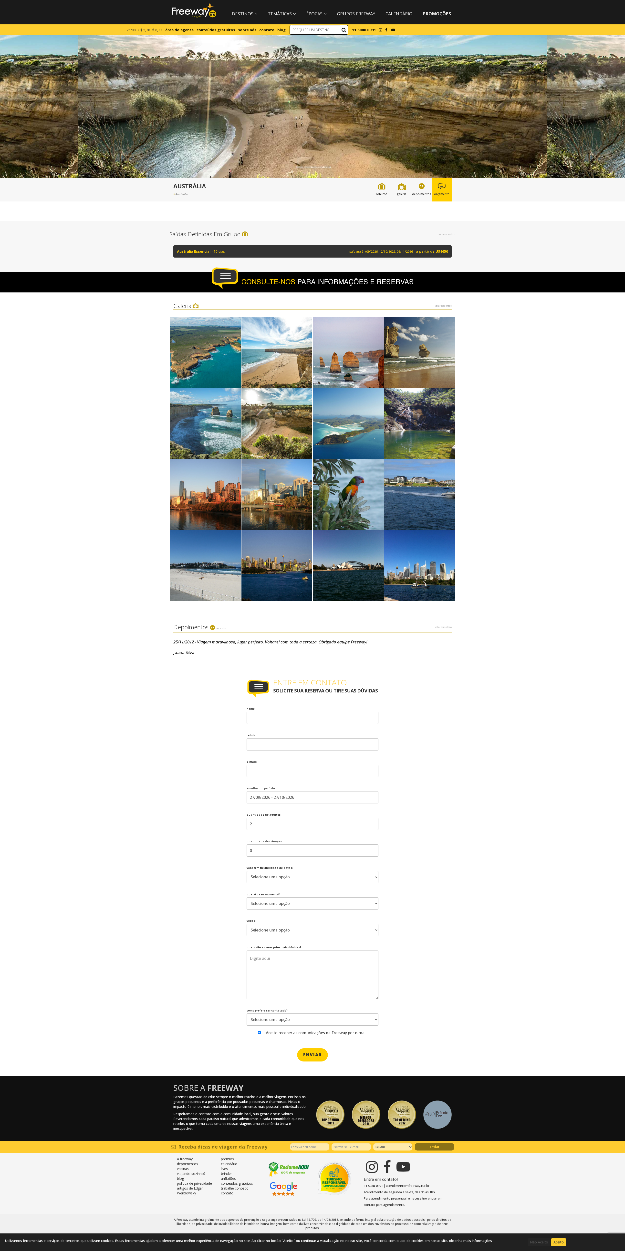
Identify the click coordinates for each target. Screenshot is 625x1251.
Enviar (434, 1147)
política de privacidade (194, 1183)
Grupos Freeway (356, 14)
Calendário (398, 14)
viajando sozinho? (191, 1173)
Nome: (251, 709)
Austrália (181, 194)
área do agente (179, 29)
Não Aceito (539, 1242)
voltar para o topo (446, 234)
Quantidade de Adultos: (264, 814)
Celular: (252, 735)
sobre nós (247, 29)
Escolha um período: (261, 788)
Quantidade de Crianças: (264, 841)
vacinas (183, 1168)
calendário (229, 1163)
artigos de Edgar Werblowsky (190, 1190)
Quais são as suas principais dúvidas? (274, 947)
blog (281, 29)
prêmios (227, 1159)
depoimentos (187, 1163)
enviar (312, 1055)
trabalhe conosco (235, 1188)
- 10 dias (312, 251)
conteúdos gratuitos (216, 29)
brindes (226, 1173)
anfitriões (228, 1178)
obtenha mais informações (470, 1240)
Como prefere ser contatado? (267, 1010)
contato (266, 29)
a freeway (185, 1159)
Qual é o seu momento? (263, 894)
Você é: (251, 920)
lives (224, 1168)
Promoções (437, 14)
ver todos (221, 628)
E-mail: (252, 761)
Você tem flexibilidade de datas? (270, 868)
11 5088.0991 (364, 29)
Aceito (558, 1242)
